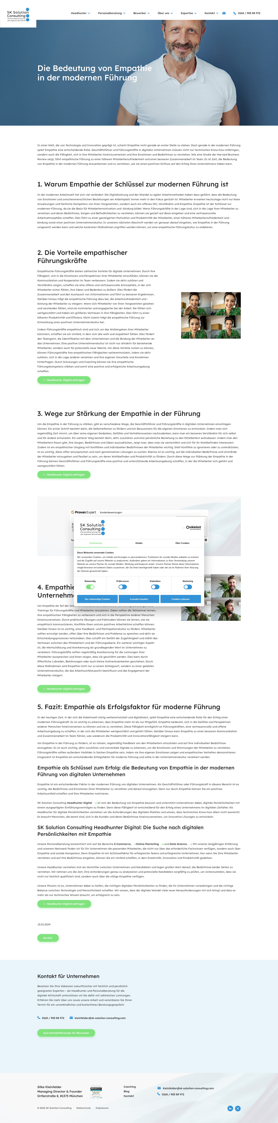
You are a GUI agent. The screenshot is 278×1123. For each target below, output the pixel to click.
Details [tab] (139, 543)
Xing (238, 1108)
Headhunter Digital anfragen (66, 380)
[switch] (123, 587)
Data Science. (179, 844)
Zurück (48, 938)
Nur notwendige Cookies (97, 599)
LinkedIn (230, 1108)
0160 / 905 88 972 (53, 1018)
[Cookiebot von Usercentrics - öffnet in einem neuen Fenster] (188, 528)
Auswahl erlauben (139, 599)
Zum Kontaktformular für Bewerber (66, 1033)
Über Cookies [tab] (182, 543)
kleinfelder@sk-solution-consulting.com (100, 1018)
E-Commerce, (122, 844)
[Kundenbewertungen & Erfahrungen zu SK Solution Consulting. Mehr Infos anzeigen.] (96, 1091)
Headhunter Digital (79, 803)
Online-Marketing (147, 844)
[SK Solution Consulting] (18, 15)
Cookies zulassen (181, 599)
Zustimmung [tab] (95, 543)
